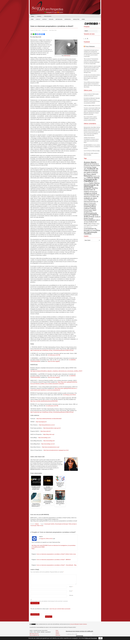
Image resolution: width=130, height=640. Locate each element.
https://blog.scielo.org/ (48, 434)
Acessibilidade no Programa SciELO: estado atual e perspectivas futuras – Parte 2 (91, 141)
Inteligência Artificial (90, 193)
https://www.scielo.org (34, 633)
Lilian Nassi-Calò (52, 30)
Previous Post (35, 614)
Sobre (83, 19)
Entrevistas (68, 19)
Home (32, 19)
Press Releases (90, 46)
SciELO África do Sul (87, 227)
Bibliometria (88, 176)
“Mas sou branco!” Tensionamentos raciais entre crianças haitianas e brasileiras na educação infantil (91, 60)
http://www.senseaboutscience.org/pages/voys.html (56, 450)
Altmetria (93, 165)
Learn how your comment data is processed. (59, 608)
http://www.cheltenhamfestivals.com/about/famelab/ (49, 418)
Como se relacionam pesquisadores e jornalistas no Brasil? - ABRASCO (54, 559)
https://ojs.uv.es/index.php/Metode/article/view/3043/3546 (44, 401)
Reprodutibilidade (89, 220)
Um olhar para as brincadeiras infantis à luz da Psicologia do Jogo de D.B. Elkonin (92, 76)
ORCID (85, 200)
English (55, 12)
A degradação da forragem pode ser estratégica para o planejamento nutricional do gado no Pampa (91, 52)
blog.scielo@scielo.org (34, 635)
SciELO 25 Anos (92, 223)
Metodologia (59, 19)
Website (71, 595)
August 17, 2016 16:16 (35, 30)
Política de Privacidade (91, 638)
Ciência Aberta (93, 178)
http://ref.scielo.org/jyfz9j (54, 361)
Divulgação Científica (91, 188)
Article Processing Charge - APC (92, 167)
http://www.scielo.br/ (45, 431)
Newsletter (76, 19)
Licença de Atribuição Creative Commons (78, 624)
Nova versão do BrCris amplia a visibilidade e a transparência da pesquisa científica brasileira (90, 118)
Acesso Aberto (90, 162)
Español (61, 12)
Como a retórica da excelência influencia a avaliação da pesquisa (92, 147)
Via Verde (93, 230)
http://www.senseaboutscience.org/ (50, 447)
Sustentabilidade (89, 229)
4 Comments (44, 30)
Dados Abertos (94, 183)
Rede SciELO (95, 217)
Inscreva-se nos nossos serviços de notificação (79, 631)
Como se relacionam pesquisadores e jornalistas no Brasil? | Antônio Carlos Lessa (56, 554)
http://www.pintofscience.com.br (46, 424)
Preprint (93, 208)
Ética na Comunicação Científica (92, 232)
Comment (69, 575)
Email (70, 591)
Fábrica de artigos (96, 150)
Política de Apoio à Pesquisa (90, 205)
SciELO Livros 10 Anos (92, 225)
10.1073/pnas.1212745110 (69, 394)
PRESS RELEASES (47, 16)
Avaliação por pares (91, 171)
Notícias (44, 19)
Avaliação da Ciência (91, 170)
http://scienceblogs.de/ (49, 440)
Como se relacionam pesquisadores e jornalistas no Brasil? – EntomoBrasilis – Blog (56, 565)
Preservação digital (90, 210)
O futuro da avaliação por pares (91, 197)
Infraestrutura (93, 191)
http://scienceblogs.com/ (44, 437)
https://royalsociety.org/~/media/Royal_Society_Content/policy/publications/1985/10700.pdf (51, 350)
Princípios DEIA (88, 211)
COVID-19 (38, 19)
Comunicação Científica (49, 524)
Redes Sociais (40, 525)
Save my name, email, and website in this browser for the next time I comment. (49, 601)
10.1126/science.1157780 (54, 355)
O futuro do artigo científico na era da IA (92, 105)
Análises (51, 19)
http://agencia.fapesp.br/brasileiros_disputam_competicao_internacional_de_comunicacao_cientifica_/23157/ (56, 371)
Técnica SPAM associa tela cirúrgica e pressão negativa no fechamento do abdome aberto (91, 84)
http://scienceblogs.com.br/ (48, 443)
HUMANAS (39, 16)
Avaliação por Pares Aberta (91, 173)
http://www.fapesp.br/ (41, 421)
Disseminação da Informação (61, 524)
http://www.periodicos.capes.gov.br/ (52, 428)
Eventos (86, 189)
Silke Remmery (67, 55)
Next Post (49, 616)
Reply (33, 548)
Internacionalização (89, 195)
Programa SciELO (91, 216)
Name (70, 586)
